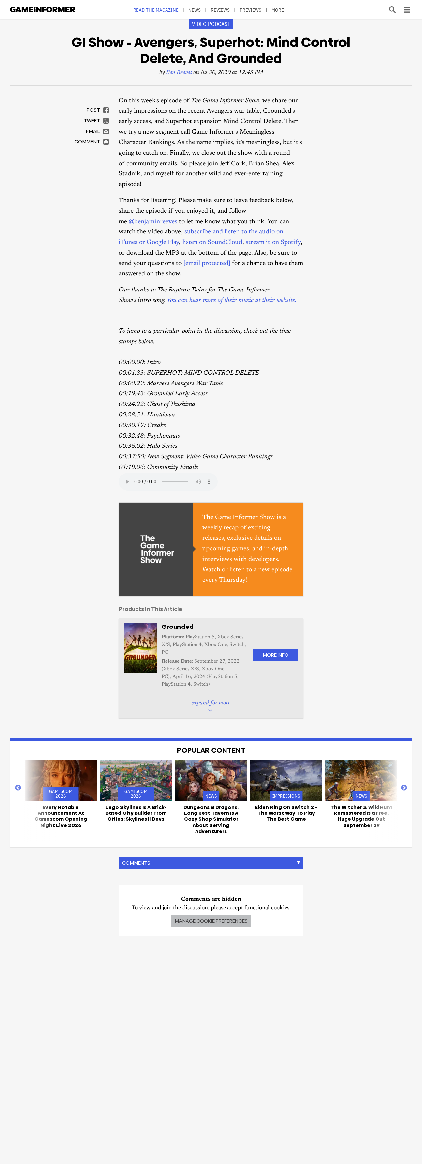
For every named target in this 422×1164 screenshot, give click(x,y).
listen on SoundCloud (212, 242)
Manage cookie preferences (211, 920)
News (194, 10)
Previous (18, 788)
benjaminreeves (155, 222)
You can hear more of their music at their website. (231, 300)
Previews (251, 10)
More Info (275, 654)
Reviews (220, 10)
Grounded (178, 627)
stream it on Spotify (273, 242)
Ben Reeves (179, 73)
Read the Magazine (156, 10)
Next (404, 788)
